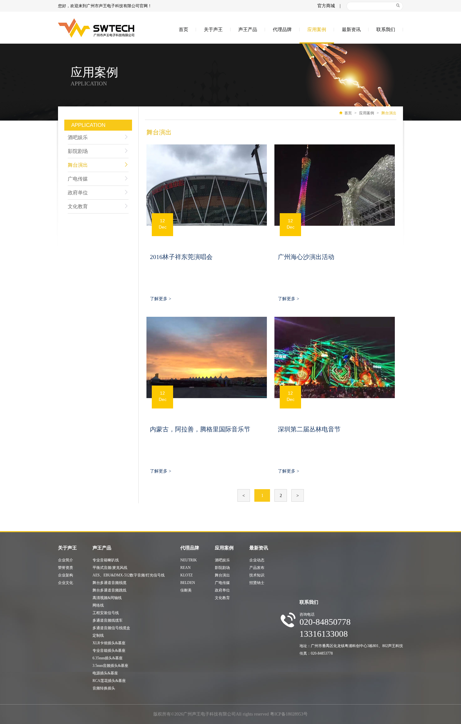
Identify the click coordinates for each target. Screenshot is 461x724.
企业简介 (65, 560)
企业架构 (65, 575)
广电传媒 (78, 178)
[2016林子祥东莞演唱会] (206, 185)
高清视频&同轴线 (107, 598)
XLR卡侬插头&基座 (109, 643)
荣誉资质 (65, 567)
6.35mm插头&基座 (108, 658)
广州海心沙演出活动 (306, 257)
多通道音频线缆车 (108, 620)
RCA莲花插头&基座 (109, 680)
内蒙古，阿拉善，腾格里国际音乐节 (200, 429)
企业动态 (256, 560)
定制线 (98, 635)
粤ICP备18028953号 (289, 714)
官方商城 (326, 5)
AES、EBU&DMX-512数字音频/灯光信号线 (129, 575)
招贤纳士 (256, 583)
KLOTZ (186, 575)
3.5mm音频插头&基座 (110, 665)
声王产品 (247, 29)
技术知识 (256, 575)
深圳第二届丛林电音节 (309, 429)
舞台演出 (78, 165)
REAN (185, 567)
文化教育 (78, 206)
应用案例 (316, 29)
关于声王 (213, 29)
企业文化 (65, 583)
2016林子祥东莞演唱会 (181, 257)
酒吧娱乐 (78, 137)
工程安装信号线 (106, 613)
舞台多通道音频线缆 (109, 583)
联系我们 (385, 29)
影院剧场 (78, 151)
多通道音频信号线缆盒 (111, 628)
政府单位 (78, 192)
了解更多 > (160, 298)
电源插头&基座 (105, 673)
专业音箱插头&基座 (109, 650)
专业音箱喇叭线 (106, 560)
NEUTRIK (188, 560)
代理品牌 (282, 29)
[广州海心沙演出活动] (334, 185)
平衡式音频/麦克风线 (110, 567)
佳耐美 (186, 590)
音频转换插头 (104, 688)
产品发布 (256, 567)
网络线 (98, 605)
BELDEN (187, 583)
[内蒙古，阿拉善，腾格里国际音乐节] (206, 357)
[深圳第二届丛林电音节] (334, 357)
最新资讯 (351, 29)
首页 (183, 29)
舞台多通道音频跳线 (109, 590)
